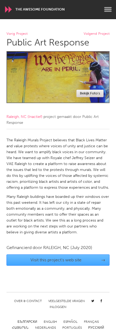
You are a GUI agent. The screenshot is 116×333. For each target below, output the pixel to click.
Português (72, 328)
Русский (96, 328)
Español (70, 322)
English (50, 322)
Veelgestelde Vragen (66, 301)
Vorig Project (17, 34)
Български (27, 322)
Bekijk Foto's (90, 93)
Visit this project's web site (67, 259)
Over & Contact (28, 301)
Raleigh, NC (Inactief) (24, 116)
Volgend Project (97, 34)
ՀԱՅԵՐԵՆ (20, 328)
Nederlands (45, 328)
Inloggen (58, 307)
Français (91, 322)
